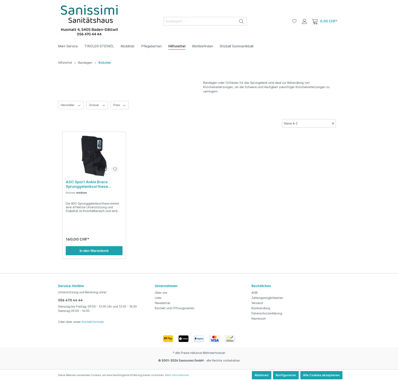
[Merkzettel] (294, 21)
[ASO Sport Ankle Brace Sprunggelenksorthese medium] (94, 156)
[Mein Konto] (304, 21)
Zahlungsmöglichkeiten (267, 298)
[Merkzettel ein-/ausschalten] (115, 169)
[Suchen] (241, 21)
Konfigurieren (286, 375)
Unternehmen (166, 286)
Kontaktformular (93, 321)
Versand (257, 303)
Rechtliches (261, 286)
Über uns (161, 292)
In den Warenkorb (94, 251)
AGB (254, 292)
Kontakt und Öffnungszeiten (174, 308)
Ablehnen (262, 375)
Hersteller (68, 105)
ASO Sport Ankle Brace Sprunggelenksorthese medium (87, 184)
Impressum (258, 318)
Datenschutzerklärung (266, 313)
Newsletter (162, 303)
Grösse (94, 105)
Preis (117, 105)
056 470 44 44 (70, 300)
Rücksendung (260, 308)
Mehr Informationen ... (178, 375)
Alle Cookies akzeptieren (321, 375)
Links (158, 298)
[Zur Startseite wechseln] (89, 20)
